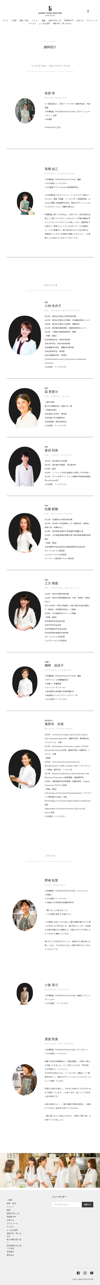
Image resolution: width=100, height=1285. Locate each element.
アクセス (10, 1227)
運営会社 (10, 1255)
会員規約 (10, 1252)
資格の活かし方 (13, 1213)
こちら (58, 127)
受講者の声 (11, 1217)
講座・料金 (11, 1203)
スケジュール (12, 1223)
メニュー (10, 1207)
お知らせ (10, 1220)
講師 (8, 1210)
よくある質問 (12, 1230)
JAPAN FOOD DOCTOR (85, 1279)
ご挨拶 (9, 1200)
